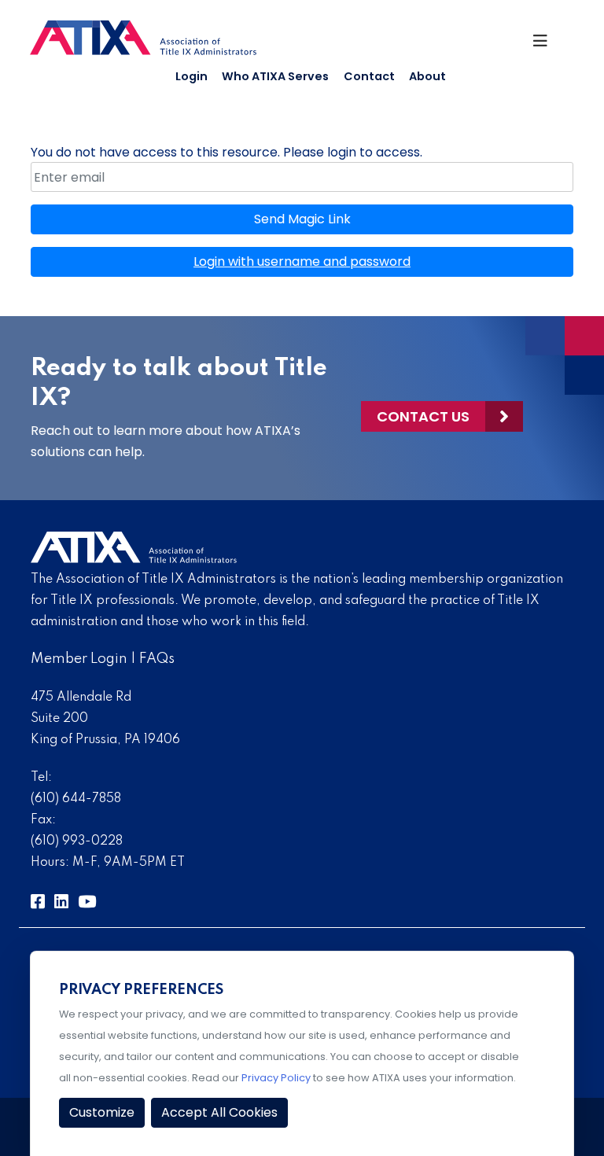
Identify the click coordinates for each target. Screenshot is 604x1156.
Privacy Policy (276, 1077)
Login (191, 76)
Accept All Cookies (219, 1112)
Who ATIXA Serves (275, 76)
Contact (369, 76)
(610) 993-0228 (77, 841)
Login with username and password (302, 261)
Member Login (79, 659)
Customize (101, 1112)
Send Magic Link (302, 219)
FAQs (157, 659)
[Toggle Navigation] (546, 45)
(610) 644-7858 (76, 799)
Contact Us (423, 416)
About (427, 76)
